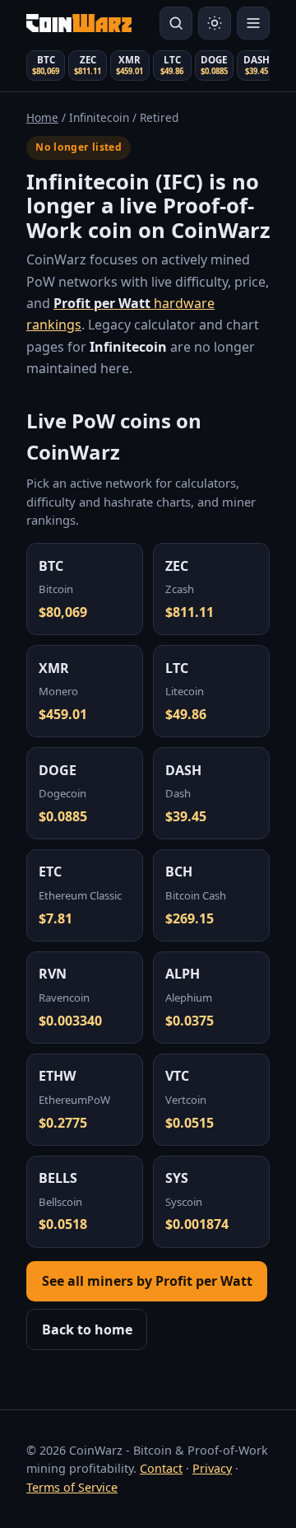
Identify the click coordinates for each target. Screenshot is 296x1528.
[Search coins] (176, 23)
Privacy (212, 1468)
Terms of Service (72, 1487)
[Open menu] (253, 23)
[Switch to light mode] (214, 23)
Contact (161, 1468)
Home (42, 117)
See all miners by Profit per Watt (147, 1281)
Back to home (87, 1329)
